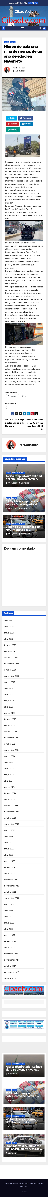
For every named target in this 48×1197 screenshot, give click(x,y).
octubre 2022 (10, 892)
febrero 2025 (10, 719)
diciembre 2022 (11, 879)
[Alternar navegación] (22, 28)
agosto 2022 (9, 904)
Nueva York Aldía (18, 473)
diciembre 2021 (11, 954)
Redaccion (20, 68)
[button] (40, 28)
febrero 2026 (10, 645)
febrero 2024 (10, 793)
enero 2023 (9, 873)
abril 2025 (8, 707)
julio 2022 (8, 910)
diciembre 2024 (11, 731)
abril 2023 (8, 855)
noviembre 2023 (11, 812)
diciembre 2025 (11, 657)
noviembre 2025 (11, 663)
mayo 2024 (9, 775)
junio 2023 (9, 842)
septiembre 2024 (11, 750)
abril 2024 (8, 781)
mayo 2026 (9, 633)
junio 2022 (9, 916)
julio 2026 (8, 620)
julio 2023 (8, 836)
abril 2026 (8, 639)
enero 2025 (9, 725)
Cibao (13, 42)
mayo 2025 (9, 701)
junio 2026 (9, 626)
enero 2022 (9, 947)
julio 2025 (8, 688)
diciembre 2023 (11, 805)
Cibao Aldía (24, 11)
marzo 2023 (9, 861)
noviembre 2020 (11, 972)
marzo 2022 (9, 935)
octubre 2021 (10, 966)
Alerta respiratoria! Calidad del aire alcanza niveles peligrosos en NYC (24, 479)
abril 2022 (8, 929)
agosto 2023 (9, 830)
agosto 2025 (9, 682)
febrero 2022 (10, 941)
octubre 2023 (10, 818)
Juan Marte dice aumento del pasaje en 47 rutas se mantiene (23, 1148)
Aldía (7, 42)
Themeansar (24, 1186)
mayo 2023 (9, 849)
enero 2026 (9, 651)
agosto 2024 (9, 756)
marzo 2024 (9, 787)
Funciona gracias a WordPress (16, 1183)
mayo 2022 (9, 923)
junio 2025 (9, 694)
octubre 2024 (10, 744)
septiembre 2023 (11, 824)
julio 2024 (8, 762)
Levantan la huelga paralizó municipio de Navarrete (14, 423)
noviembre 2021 (11, 960)
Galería (24, 1192)
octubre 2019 (10, 978)
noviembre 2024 (11, 738)
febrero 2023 (10, 867)
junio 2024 (9, 768)
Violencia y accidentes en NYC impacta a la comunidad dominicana (23, 529)
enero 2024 (9, 799)
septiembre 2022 (11, 898)
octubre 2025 (10, 670)
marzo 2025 (9, 713)
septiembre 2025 (11, 676)
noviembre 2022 (11, 886)
